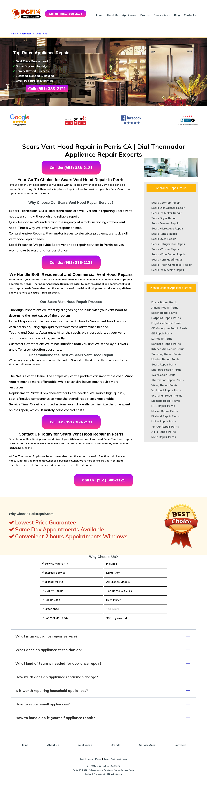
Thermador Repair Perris (167, 380)
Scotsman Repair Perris (166, 395)
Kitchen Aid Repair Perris (167, 349)
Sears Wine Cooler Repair (168, 254)
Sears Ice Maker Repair (166, 213)
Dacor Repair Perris (164, 302)
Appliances (129, 15)
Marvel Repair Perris (164, 411)
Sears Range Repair (164, 233)
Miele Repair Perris (163, 437)
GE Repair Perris (162, 333)
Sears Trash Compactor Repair (171, 264)
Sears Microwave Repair (167, 228)
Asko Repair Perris (163, 431)
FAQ (82, 758)
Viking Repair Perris (164, 385)
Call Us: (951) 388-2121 (71, 167)
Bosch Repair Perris (164, 312)
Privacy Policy (94, 758)
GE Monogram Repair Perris (169, 328)
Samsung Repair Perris (166, 354)
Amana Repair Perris (164, 307)
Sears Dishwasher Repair (168, 207)
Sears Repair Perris (164, 364)
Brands (145, 15)
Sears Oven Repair (163, 238)
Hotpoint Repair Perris (166, 318)
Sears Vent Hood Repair (167, 259)
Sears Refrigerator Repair (168, 244)
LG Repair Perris (161, 338)
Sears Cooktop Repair (165, 202)
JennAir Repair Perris (165, 426)
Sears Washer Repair (165, 249)
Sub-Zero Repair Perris (166, 369)
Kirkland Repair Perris (165, 416)
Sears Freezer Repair (165, 223)
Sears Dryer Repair (164, 218)
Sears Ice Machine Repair (167, 270)
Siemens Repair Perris (165, 400)
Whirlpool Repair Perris (166, 390)
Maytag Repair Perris (165, 359)
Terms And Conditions (115, 758)
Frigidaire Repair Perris (166, 323)
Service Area (162, 15)
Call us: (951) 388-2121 (65, 14)
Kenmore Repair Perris (166, 343)
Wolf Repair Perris (163, 374)
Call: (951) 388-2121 (47, 88)
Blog (177, 15)
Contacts (190, 15)
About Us (112, 15)
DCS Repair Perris (163, 406)
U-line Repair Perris (164, 421)
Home (98, 15)
